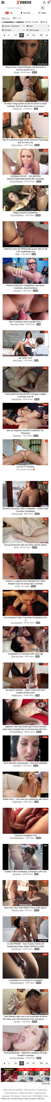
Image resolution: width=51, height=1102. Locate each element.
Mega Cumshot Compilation (25, 213)
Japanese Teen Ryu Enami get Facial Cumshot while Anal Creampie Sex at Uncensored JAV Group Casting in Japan (25, 729)
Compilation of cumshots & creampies (25, 980)
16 (16, 35)
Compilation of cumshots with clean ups (25, 654)
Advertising (6, 1096)
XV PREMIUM (38, 1096)
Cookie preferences (11, 1093)
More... (46, 1096)
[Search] (42, 8)
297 (41, 35)
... (12, 35)
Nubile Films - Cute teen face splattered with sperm (25, 799)
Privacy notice (26, 1096)
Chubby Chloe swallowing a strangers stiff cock (26, 871)
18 (27, 35)
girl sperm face (25, 358)
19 (33, 35)
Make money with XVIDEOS (13, 1090)
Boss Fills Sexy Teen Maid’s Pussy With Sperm (25, 908)
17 (22, 35)
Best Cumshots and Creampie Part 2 (25, 322)
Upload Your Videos (26, 1093)
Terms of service (30, 1090)
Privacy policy (42, 1090)
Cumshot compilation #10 (25, 835)
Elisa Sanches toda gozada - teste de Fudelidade (25, 763)
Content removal (40, 1093)
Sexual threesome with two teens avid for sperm (25, 545)
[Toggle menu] (2, 2)
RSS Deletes (15, 1096)
